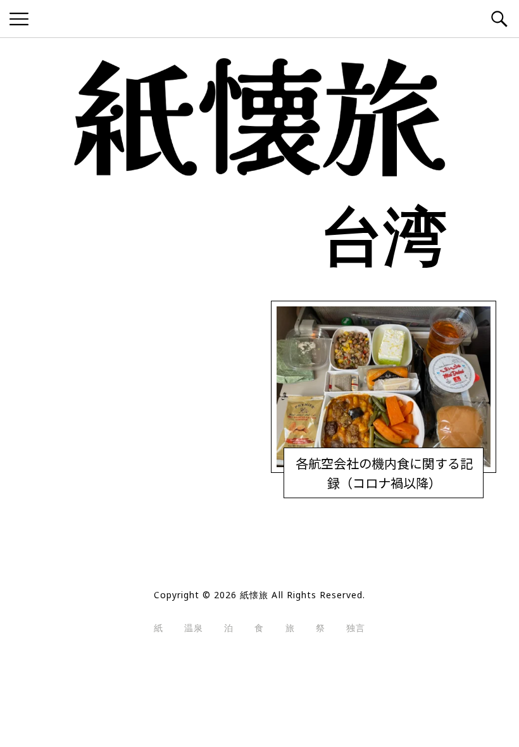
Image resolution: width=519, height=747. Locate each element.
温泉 (193, 628)
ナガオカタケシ (367, 486)
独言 (355, 628)
